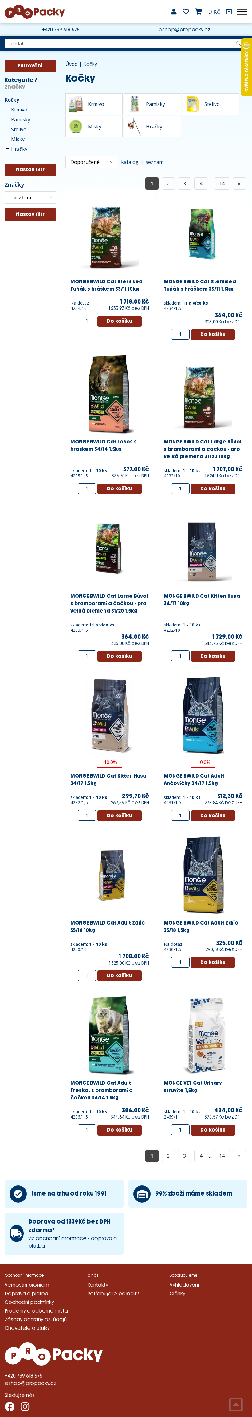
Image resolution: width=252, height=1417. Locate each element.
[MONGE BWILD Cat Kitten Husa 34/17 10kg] (203, 548)
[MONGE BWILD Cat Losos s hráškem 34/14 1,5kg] (109, 393)
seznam (154, 162)
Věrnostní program (27, 1285)
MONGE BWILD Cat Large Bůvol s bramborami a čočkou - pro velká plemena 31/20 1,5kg (109, 603)
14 (222, 183)
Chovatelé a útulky (27, 1328)
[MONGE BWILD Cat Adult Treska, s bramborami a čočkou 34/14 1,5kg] (109, 1034)
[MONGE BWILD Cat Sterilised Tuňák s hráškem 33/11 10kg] (109, 233)
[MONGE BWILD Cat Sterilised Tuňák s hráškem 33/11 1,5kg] (203, 233)
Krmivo (19, 109)
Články (177, 1294)
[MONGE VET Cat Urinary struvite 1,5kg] (203, 1034)
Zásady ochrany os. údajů (36, 1319)
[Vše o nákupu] (229, 11)
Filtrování (30, 66)
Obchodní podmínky (29, 1302)
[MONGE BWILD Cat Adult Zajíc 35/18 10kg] (109, 874)
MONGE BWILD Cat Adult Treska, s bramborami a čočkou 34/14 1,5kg (101, 1090)
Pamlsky (20, 119)
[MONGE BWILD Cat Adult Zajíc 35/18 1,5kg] (203, 874)
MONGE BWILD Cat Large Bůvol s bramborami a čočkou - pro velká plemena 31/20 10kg (203, 449)
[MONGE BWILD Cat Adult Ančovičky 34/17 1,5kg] (203, 715)
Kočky (12, 99)
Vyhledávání (184, 1285)
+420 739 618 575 (61, 30)
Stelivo (18, 129)
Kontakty (97, 1285)
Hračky (19, 149)
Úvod (71, 64)
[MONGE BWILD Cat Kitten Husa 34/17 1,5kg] (109, 715)
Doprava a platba (26, 1294)
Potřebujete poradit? (113, 1294)
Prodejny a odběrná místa (36, 1311)
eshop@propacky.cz (185, 30)
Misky (18, 139)
